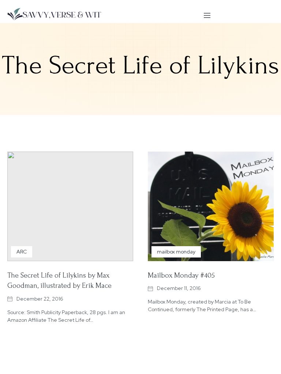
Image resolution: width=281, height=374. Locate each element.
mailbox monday (176, 251)
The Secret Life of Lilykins (140, 65)
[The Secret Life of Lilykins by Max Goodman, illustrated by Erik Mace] (70, 206)
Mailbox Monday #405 (181, 275)
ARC (21, 251)
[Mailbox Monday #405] (211, 206)
